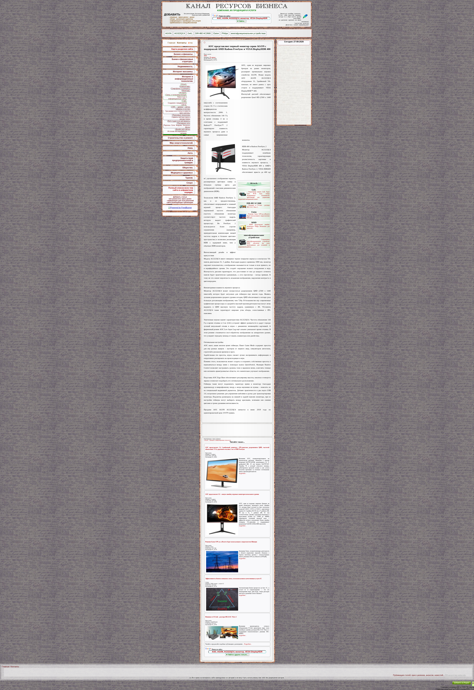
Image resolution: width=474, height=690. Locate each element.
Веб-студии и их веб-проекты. (179, 121)
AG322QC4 (179, 33)
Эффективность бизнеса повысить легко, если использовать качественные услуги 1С (233, 578)
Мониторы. (186, 91)
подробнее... (243, 473)
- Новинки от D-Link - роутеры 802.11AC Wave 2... (258, 205)
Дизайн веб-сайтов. (183, 129)
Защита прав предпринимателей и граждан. (182, 160)
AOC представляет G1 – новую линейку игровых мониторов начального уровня (232, 494)
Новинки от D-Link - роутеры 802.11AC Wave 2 (221, 617)
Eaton (216, 33)
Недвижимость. (185, 66)
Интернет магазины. (183, 72)
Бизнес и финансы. (183, 54)
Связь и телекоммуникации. (176, 95)
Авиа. (190, 148)
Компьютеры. (185, 86)
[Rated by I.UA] (444, 684)
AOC (205, 56)
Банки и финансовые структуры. (182, 60)
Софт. (184, 101)
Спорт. (190, 183)
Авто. (190, 153)
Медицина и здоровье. (182, 173)
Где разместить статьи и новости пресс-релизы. (177, 112)
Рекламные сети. (184, 123)
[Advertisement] (249, 120)
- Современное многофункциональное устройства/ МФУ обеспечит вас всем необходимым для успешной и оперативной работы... (253, 241)
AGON (168, 33)
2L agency (213, 57)
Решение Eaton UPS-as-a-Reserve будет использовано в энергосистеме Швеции (231, 542)
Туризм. (189, 178)
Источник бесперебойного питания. (177, 132)
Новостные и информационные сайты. (177, 98)
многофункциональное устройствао (248, 33)
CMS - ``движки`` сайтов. (181, 107)
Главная (6, 667)
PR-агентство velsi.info (455, 675)
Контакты (14, 667)
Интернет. (183, 93)
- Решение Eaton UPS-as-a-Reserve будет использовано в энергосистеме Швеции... (258, 215)
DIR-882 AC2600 (203, 33)
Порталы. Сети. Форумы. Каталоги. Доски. (177, 126)
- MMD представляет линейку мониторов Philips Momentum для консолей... (258, 225)
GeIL (190, 33)
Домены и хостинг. (183, 109)
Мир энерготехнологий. (181, 143)
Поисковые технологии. (181, 115)
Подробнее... (248, 644)
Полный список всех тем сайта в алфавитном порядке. (180, 190)
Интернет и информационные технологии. (220, 440)
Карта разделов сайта (182, 49)
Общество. (187, 168)
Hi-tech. (206, 440)
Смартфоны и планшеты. (180, 88)
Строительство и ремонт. (180, 138)
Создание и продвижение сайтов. (177, 104)
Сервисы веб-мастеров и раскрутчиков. (181, 118)
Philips (225, 33)
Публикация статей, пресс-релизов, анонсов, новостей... (418, 675)
